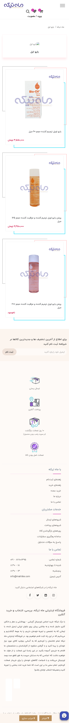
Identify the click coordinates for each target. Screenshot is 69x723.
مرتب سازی (28, 718)
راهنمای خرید (55, 485)
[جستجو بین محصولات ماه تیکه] (28, 11)
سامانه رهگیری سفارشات (49, 536)
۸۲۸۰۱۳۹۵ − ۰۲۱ (18, 560)
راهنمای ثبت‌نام (53, 479)
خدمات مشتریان (51, 509)
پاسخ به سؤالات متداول (49, 542)
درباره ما (57, 496)
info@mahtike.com (20, 576)
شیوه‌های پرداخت (52, 525)
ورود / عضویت (34, 16)
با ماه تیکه (55, 469)
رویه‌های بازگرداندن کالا (50, 531)
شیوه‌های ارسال (53, 520)
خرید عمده (56, 491)
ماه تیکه (60, 27)
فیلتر (44, 718)
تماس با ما (56, 502)
